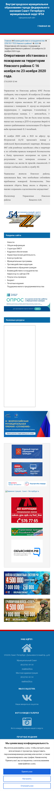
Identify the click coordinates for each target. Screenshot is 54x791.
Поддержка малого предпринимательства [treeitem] (25, 286)
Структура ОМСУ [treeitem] (14, 248)
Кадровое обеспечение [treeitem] (17, 252)
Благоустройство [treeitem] (14, 258)
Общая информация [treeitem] (16, 245)
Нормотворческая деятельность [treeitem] (21, 255)
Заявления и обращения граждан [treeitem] (21, 267)
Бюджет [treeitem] (10, 280)
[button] (44, 26)
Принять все (27, 771)
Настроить (27, 779)
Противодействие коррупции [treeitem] (20, 264)
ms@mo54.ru (27, 669)
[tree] (27, 264)
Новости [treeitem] (10, 242)
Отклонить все (27, 786)
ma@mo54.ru (27, 681)
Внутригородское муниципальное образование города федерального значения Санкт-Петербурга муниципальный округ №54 (27, 9)
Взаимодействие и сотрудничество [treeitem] (22, 271)
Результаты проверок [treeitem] (16, 277)
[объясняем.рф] (27, 551)
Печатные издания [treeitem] (15, 283)
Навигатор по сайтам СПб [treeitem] (18, 274)
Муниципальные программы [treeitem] (19, 261)
